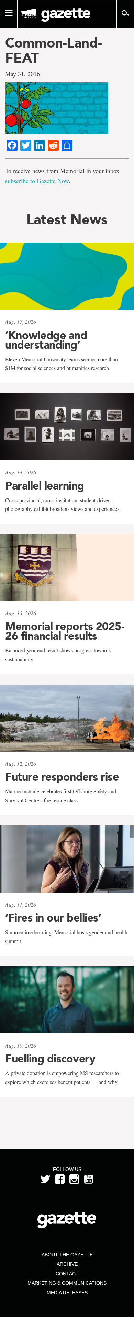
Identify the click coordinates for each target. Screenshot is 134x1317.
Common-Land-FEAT (53, 50)
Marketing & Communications (67, 1283)
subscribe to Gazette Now (37, 180)
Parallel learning (44, 486)
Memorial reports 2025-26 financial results (64, 631)
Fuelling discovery (50, 1058)
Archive (67, 1264)
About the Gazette (67, 1254)
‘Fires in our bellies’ (53, 918)
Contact (67, 1273)
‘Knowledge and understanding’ (46, 340)
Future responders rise (62, 777)
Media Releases (67, 1292)
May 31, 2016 (22, 74)
